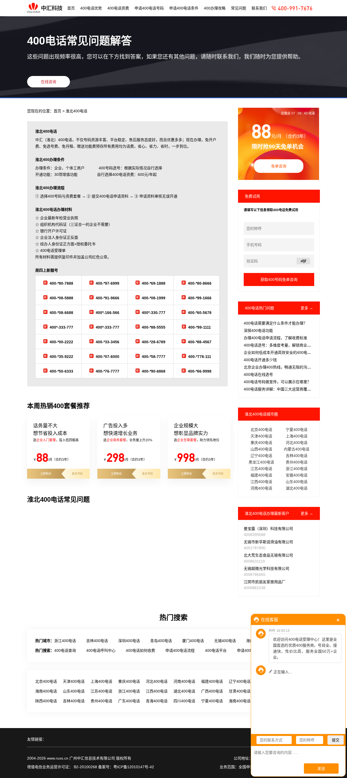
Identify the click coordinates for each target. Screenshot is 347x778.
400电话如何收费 (140, 650)
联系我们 (259, 8)
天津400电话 (261, 436)
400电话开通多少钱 (260, 360)
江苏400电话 (261, 468)
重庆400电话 (261, 442)
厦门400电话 (193, 641)
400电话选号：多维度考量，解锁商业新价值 (281, 345)
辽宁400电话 (261, 455)
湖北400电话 (296, 488)
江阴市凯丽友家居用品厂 (264, 582)
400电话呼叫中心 (100, 650)
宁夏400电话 (296, 429)
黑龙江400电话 (261, 462)
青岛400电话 (161, 641)
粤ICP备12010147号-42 (133, 767)
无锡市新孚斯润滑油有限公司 (268, 542)
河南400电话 (261, 488)
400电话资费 (118, 8)
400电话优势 (91, 8)
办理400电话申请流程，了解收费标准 (275, 338)
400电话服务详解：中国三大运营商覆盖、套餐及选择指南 (292, 389)
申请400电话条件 (183, 8)
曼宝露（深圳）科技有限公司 (268, 528)
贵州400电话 (296, 462)
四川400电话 (184, 701)
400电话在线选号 (258, 374)
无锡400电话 (225, 641)
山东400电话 (296, 481)
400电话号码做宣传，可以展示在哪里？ (277, 382)
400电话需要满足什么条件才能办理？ (275, 323)
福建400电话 (261, 475)
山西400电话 (261, 449)
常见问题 (238, 8)
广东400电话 (129, 701)
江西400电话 (261, 481)
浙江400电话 (296, 468)
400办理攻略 (215, 8)
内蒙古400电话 (296, 449)
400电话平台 (216, 650)
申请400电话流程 (180, 650)
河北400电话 (296, 442)
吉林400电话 (296, 455)
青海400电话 (157, 701)
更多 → (307, 308)
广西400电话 (212, 691)
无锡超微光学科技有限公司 (266, 568)
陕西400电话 (46, 701)
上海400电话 (296, 436)
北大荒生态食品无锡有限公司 (268, 555)
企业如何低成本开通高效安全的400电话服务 (281, 352)
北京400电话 (261, 429)
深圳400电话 (129, 641)
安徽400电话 (296, 475)
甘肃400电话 (239, 691)
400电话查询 (65, 650)
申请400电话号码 (149, 8)
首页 (71, 8)
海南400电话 (46, 691)
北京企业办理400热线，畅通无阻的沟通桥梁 (281, 367)
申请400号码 (248, 650)
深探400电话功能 (258, 330)
